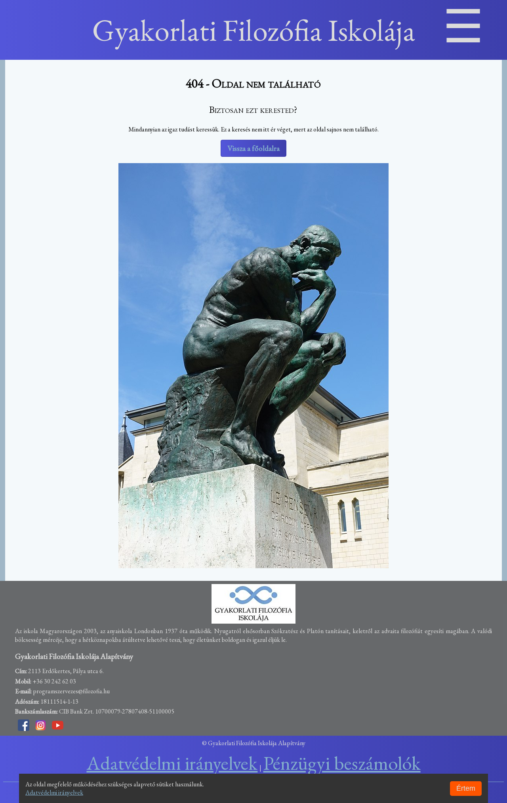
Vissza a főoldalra (253, 148)
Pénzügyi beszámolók (342, 762)
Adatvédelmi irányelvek (54, 792)
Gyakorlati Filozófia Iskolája (253, 30)
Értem (465, 788)
